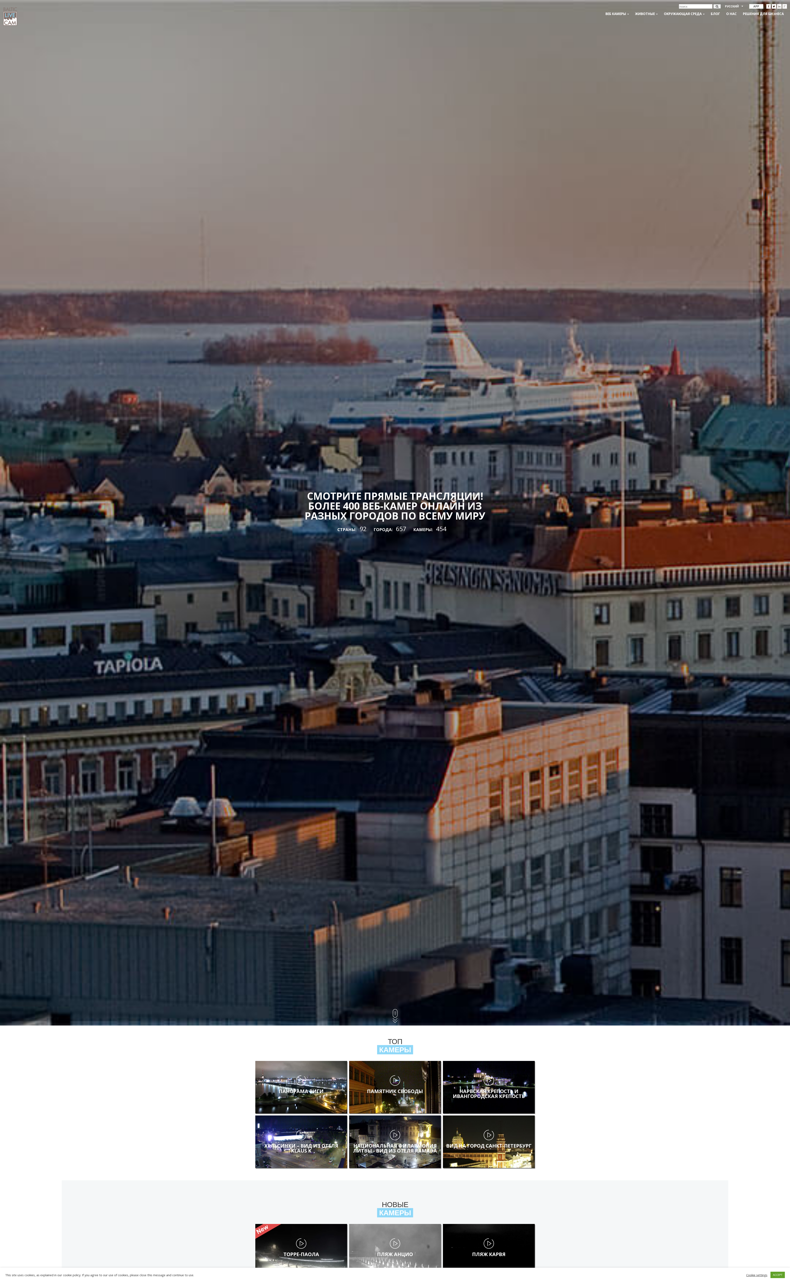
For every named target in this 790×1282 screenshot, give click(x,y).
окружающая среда (683, 14)
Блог (715, 14)
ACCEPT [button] (777, 1275)
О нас (731, 14)
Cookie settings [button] (756, 1275)
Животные (645, 14)
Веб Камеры (616, 14)
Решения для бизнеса (763, 14)
